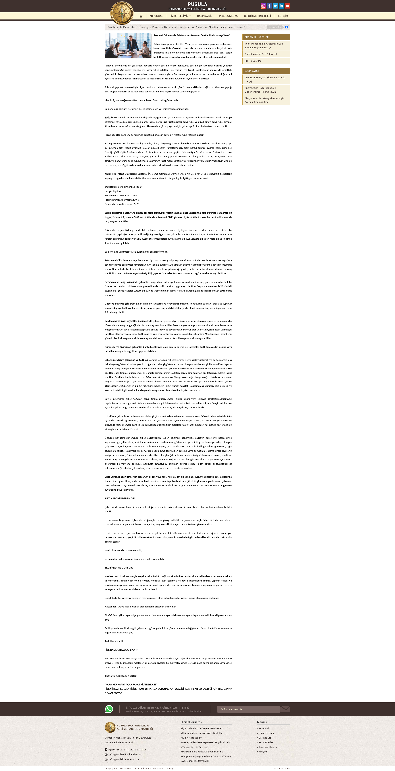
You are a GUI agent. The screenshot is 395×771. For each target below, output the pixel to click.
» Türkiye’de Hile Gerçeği (194, 747)
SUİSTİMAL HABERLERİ (257, 15)
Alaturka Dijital (282, 768)
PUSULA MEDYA (228, 15)
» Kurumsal (263, 728)
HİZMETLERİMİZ (179, 15)
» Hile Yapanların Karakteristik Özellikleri (202, 733)
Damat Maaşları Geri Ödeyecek (261, 54)
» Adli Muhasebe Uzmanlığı (195, 761)
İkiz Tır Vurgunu (253, 61)
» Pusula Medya (265, 742)
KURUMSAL (156, 15)
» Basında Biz (264, 737)
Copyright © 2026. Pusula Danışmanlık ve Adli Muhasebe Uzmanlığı (139, 768)
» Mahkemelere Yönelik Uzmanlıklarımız (202, 751)
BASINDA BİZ (204, 15)
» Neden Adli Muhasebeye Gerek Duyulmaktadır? (206, 742)
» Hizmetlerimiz (265, 733)
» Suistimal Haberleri (268, 747)
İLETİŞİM (283, 15)
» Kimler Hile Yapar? (191, 737)
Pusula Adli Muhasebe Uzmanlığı (128, 27)
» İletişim (262, 751)
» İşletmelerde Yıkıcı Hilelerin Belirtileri (201, 728)
